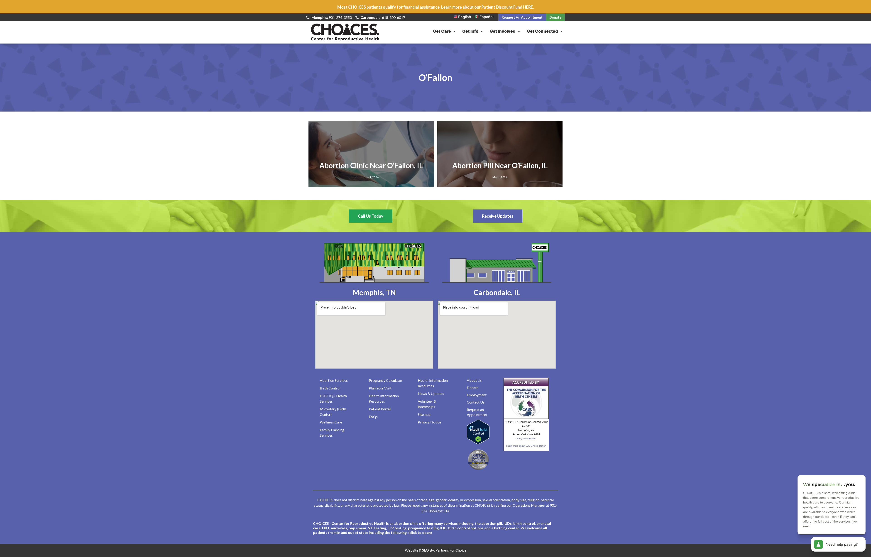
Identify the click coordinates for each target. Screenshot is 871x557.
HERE (528, 7)
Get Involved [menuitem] (503, 31)
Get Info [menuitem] (470, 31)
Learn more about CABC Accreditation (526, 446)
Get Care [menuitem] (442, 31)
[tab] (435, 528)
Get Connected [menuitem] (542, 31)
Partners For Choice (451, 550)
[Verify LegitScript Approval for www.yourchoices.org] (478, 442)
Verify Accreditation (526, 438)
